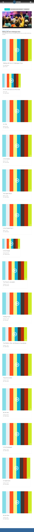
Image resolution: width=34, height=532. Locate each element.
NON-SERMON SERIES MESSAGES (17, 9)
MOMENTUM (26, 9)
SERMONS (7, 9)
